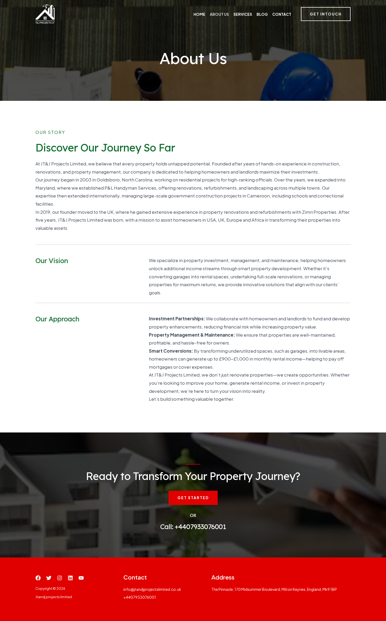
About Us (219, 14)
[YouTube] (81, 578)
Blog (262, 14)
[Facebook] (38, 578)
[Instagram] (59, 578)
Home (199, 14)
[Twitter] (48, 578)
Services (242, 14)
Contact (281, 14)
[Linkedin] (70, 578)
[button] (326, 14)
